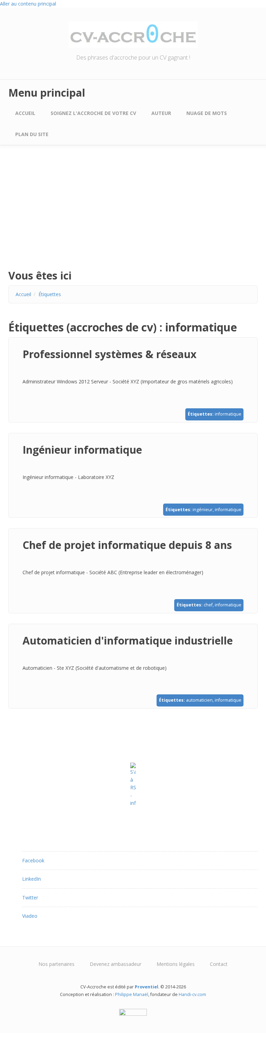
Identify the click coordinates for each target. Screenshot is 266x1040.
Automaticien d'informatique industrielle (128, 640)
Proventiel (146, 987)
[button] (33, 860)
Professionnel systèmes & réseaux (109, 354)
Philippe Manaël (131, 994)
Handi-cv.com (192, 994)
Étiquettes (49, 294)
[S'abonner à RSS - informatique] (133, 785)
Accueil (25, 113)
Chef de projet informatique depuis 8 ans (127, 545)
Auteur (161, 113)
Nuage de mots (206, 113)
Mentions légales (176, 964)
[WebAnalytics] (133, 1012)
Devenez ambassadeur (115, 964)
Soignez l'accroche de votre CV (93, 113)
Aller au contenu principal (28, 3)
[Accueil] (133, 34)
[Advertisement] (133, 214)
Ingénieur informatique (82, 450)
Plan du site (31, 134)
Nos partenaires (56, 964)
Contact (219, 964)
